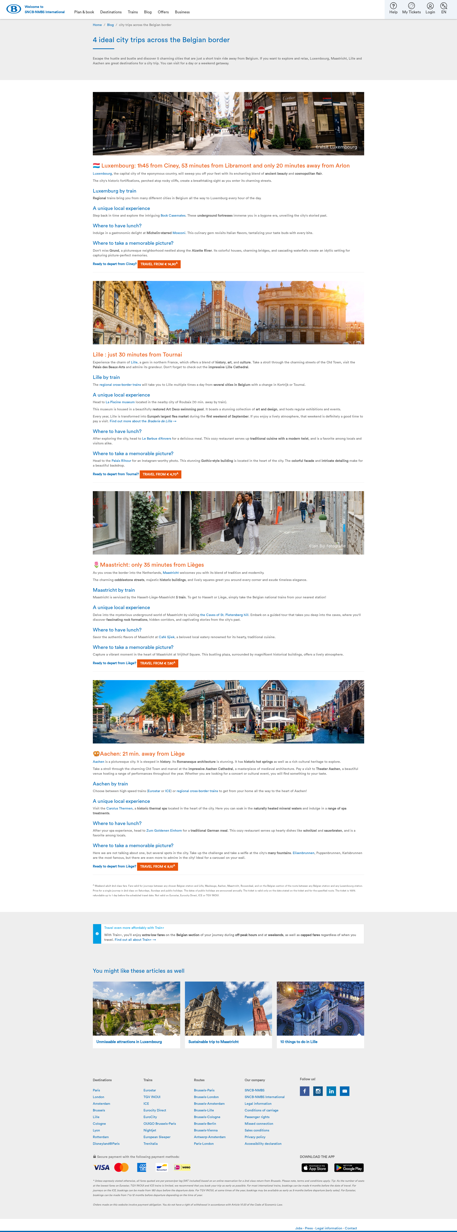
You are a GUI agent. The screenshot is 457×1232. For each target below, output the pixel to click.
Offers (163, 12)
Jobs (299, 1228)
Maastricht (171, 573)
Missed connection (259, 1123)
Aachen (98, 762)
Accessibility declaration (263, 1143)
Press (309, 1228)
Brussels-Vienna (206, 1130)
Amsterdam (101, 1103)
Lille (134, 362)
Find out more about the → (143, 421)
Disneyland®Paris (106, 1143)
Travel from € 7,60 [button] (157, 663)
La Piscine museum (120, 402)
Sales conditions (257, 1130)
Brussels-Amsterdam (209, 1103)
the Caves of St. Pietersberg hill (224, 615)
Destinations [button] (111, 12)
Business (182, 12)
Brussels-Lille (204, 1110)
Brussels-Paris (204, 1090)
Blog (110, 25)
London (98, 1097)
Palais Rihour (121, 461)
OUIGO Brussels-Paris (160, 1123)
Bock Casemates (173, 215)
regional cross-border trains (120, 385)
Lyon (96, 1130)
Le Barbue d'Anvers (156, 438)
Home (97, 25)
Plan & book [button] (84, 12)
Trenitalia (151, 1143)
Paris (96, 1090)
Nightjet (150, 1130)
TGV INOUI (152, 1097)
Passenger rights (257, 1117)
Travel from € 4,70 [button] (160, 474)
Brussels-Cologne (207, 1117)
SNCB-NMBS (254, 1090)
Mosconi (179, 233)
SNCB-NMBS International (265, 1097)
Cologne (99, 1123)
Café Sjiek (166, 637)
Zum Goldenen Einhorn (164, 830)
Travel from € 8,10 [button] (157, 866)
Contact (351, 1228)
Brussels (99, 1110)
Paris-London (204, 1143)
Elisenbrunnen (303, 853)
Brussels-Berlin (205, 1123)
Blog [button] (148, 12)
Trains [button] (133, 12)
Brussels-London (206, 1097)
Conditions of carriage (261, 1110)
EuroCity (150, 1117)
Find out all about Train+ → (135, 940)
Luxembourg (102, 173)
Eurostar (154, 791)
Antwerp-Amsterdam (210, 1137)
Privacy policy (255, 1137)
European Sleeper (157, 1137)
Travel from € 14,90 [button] (159, 264)
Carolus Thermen (119, 808)
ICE (168, 791)
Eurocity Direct (155, 1110)
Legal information (258, 1103)
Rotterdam (101, 1137)
